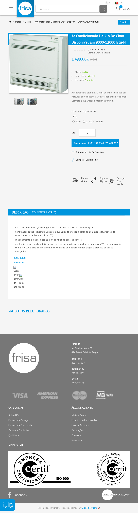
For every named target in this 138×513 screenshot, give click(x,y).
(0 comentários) (95, 49)
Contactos (76, 435)
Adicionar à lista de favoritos (90, 152)
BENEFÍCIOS (19, 258)
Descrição (20, 212)
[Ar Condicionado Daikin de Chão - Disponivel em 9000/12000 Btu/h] (19, 101)
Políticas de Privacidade (20, 425)
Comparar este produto (87, 159)
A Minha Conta (79, 415)
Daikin (85, 71)
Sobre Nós (13, 415)
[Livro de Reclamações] (116, 494)
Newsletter (77, 440)
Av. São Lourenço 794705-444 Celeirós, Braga (85, 350)
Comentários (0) (44, 212)
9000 (78, 121)
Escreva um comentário (99, 53)
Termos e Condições (18, 430)
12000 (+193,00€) (94, 121)
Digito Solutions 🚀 (91, 507)
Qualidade (13, 435)
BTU (75, 116)
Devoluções (78, 430)
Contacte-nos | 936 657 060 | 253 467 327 (96, 143)
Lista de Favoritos (80, 425)
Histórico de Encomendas (84, 420)
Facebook (20, 495)
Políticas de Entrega (18, 420)
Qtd (73, 132)
